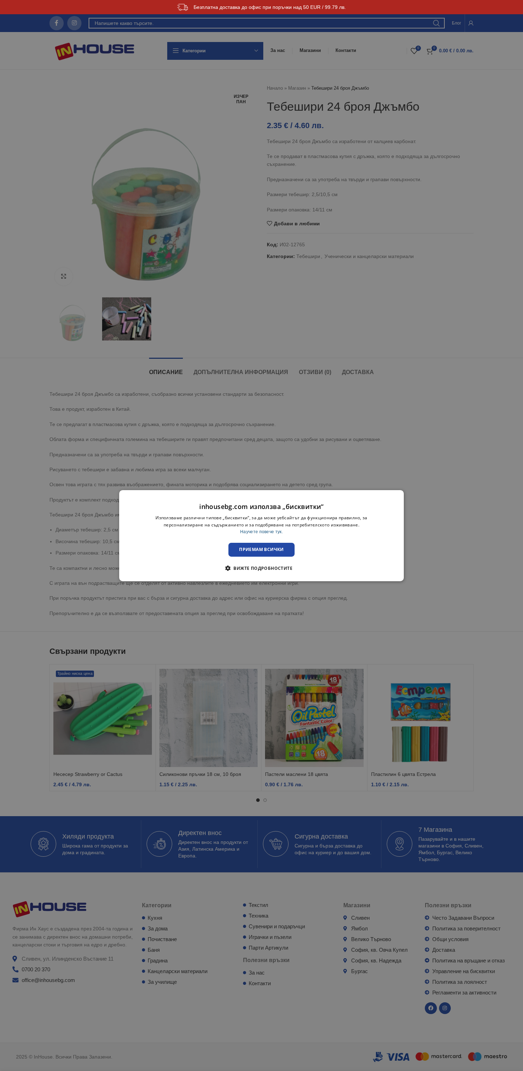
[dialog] (261, 535)
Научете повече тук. (261, 531)
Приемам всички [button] (261, 549)
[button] (261, 568)
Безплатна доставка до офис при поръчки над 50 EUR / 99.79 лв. (270, 7)
